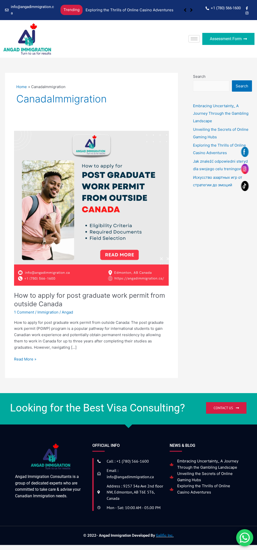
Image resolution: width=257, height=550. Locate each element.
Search (199, 76)
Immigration (47, 312)
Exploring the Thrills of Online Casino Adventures (129, 10)
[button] (191, 10)
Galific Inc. (165, 535)
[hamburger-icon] (194, 38)
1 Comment (24, 312)
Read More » (25, 358)
